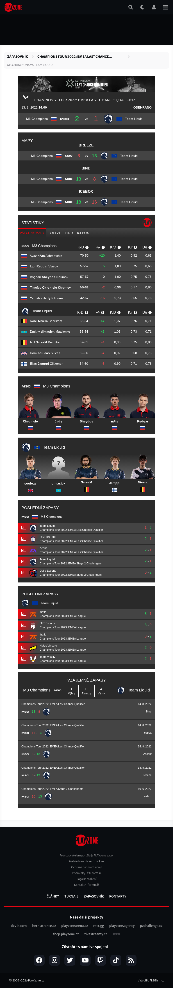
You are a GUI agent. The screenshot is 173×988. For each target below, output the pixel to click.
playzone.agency (122, 926)
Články (53, 896)
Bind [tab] (69, 233)
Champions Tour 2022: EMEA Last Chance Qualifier (73, 57)
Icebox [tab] (83, 233)
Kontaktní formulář (86, 884)
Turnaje (71, 896)
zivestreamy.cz (95, 934)
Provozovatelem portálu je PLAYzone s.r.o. (87, 855)
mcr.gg (98, 926)
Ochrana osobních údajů (86, 867)
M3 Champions (44, 246)
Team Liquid (41, 311)
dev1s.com (19, 926)
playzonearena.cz (74, 926)
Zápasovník (17, 57)
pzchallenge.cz (151, 926)
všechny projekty (116, 934)
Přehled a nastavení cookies (86, 861)
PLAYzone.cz (36, 980)
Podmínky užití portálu (86, 873)
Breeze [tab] (55, 233)
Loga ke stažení (86, 879)
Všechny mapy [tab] (32, 233)
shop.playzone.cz (66, 934)
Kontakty (117, 896)
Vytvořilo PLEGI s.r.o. (151, 980)
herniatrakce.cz (44, 926)
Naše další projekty (86, 917)
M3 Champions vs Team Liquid (29, 65)
